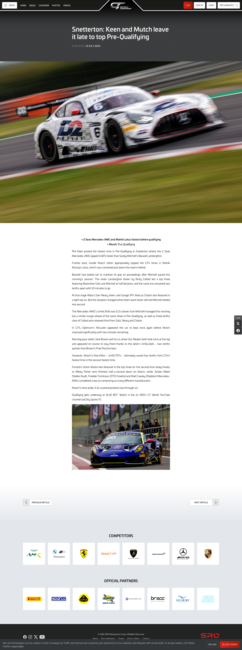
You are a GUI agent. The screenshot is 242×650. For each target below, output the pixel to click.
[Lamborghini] (133, 554)
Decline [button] (212, 644)
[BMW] (59, 554)
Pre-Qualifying (126, 244)
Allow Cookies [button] (230, 644)
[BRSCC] (158, 599)
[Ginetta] (109, 554)
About (95, 638)
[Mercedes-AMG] (183, 554)
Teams (121, 638)
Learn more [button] (17, 646)
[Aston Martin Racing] (34, 554)
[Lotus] (84, 599)
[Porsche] (208, 554)
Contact (146, 638)
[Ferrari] (84, 554)
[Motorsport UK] (133, 599)
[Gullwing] (183, 599)
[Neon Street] (208, 599)
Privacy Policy (133, 638)
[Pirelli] (34, 599)
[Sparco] (59, 599)
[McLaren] (158, 554)
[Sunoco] (109, 599)
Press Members (108, 638)
